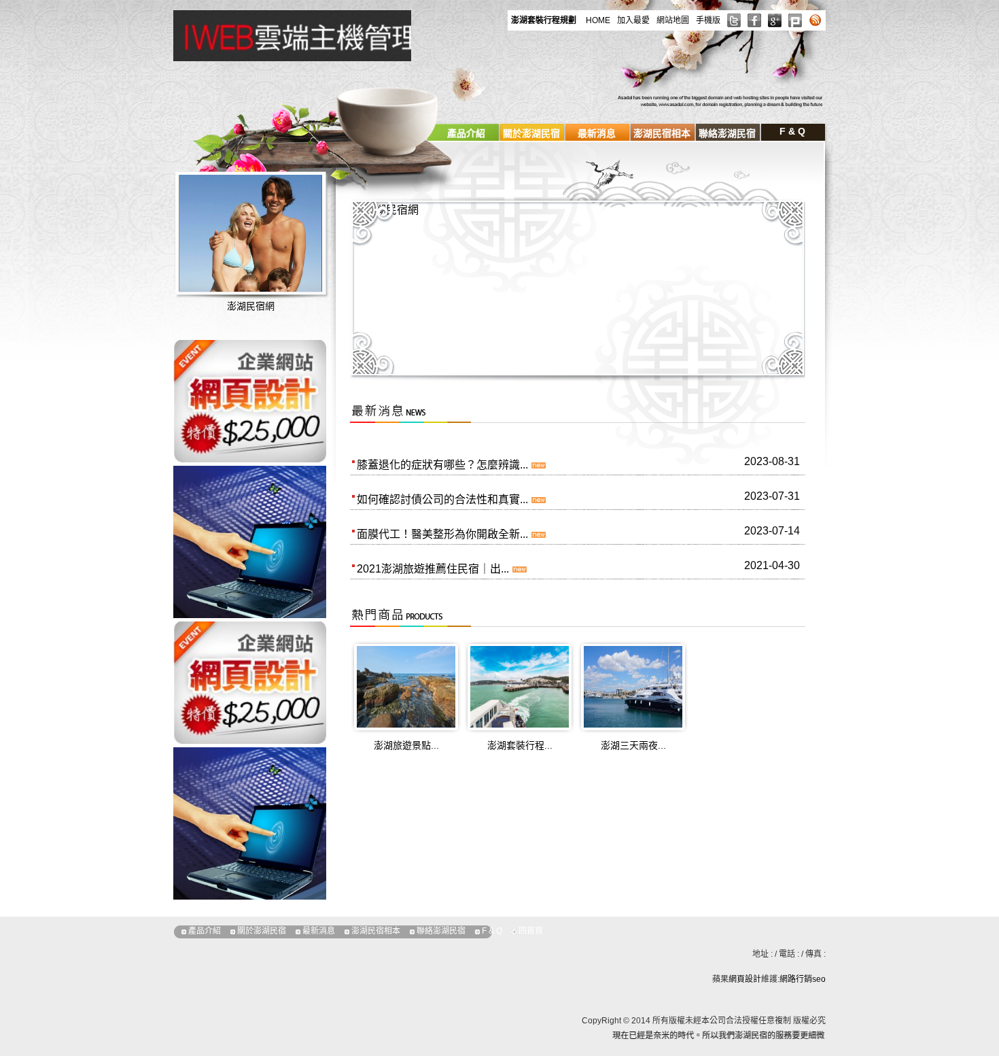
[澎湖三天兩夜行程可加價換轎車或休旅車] (633, 686)
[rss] (815, 20)
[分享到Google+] (775, 20)
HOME (598, 20)
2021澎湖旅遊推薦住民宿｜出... (433, 569)
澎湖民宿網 (251, 306)
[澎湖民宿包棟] (249, 400)
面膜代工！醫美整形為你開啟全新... (442, 534)
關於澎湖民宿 (531, 133)
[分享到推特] (734, 20)
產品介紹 (466, 133)
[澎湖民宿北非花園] (249, 681)
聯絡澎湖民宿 (727, 133)
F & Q (792, 131)
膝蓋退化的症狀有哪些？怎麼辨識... (442, 465)
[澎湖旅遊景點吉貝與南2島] (406, 686)
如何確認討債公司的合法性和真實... (442, 499)
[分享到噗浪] (795, 20)
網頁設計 (745, 979)
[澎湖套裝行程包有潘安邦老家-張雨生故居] (519, 686)
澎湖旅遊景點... (406, 745)
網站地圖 (672, 20)
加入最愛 (633, 20)
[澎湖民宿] (329, 34)
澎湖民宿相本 (661, 133)
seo (819, 979)
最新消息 (597, 133)
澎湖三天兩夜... (633, 745)
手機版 (708, 20)
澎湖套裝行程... (520, 745)
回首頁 (531, 931)
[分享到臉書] (754, 20)
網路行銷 (795, 979)
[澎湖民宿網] (267, 256)
